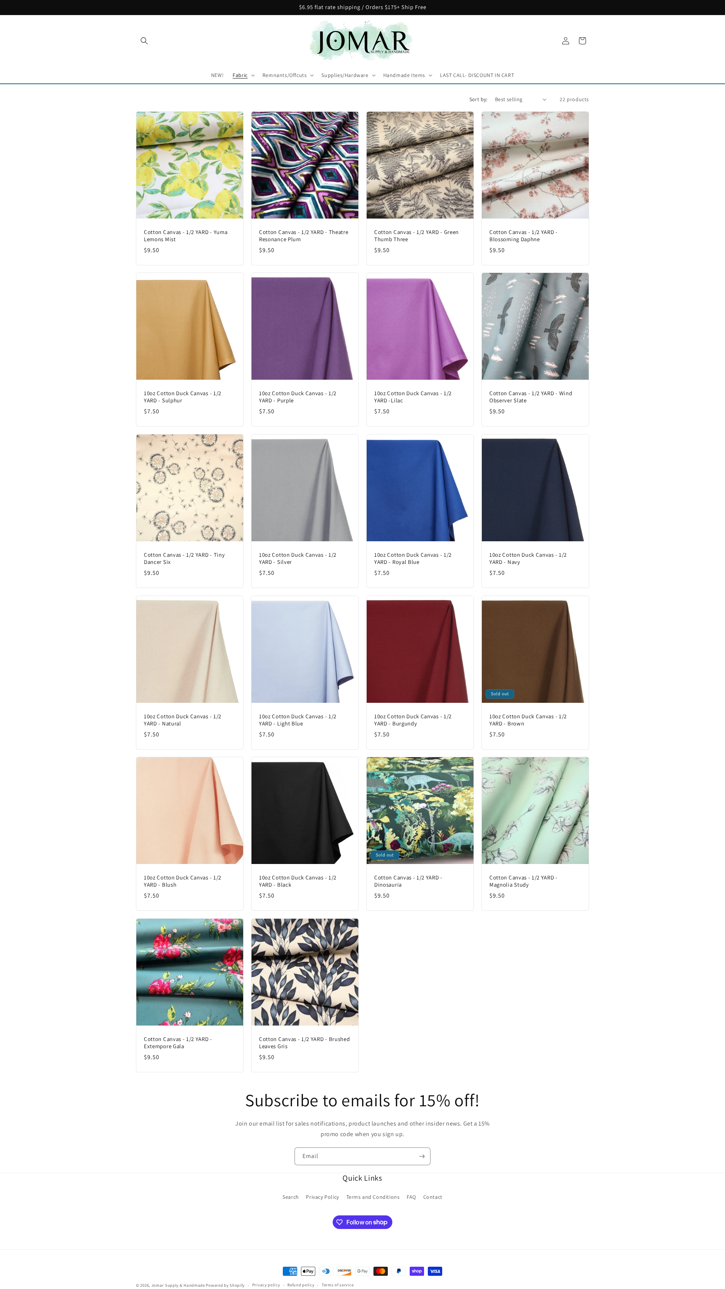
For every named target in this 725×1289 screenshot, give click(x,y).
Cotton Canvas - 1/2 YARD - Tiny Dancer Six (184, 558)
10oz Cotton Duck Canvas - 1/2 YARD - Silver (297, 558)
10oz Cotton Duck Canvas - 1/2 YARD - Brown (528, 720)
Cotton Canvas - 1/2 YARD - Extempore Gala (178, 1043)
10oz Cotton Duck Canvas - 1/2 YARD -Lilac (413, 397)
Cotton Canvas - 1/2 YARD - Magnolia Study (523, 881)
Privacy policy (266, 1284)
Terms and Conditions (373, 1197)
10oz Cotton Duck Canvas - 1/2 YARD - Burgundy (413, 720)
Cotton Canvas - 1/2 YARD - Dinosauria (408, 881)
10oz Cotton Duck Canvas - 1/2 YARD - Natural (182, 720)
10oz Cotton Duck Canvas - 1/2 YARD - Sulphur (182, 397)
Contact (433, 1197)
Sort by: (478, 99)
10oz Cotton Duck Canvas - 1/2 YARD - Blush (182, 881)
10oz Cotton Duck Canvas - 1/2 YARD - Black (297, 881)
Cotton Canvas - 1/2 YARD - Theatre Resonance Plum (303, 236)
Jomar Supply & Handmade (178, 1285)
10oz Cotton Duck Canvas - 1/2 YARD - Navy (528, 558)
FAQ (411, 1197)
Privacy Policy (322, 1197)
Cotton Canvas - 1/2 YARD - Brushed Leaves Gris (304, 1043)
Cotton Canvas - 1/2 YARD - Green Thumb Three (416, 236)
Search (290, 1197)
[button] (144, 40)
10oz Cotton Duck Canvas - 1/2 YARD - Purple (297, 397)
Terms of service (337, 1284)
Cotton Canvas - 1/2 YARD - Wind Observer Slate (530, 397)
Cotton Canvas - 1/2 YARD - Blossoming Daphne (523, 236)
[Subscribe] (421, 1156)
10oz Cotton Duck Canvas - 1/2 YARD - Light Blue (297, 720)
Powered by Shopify (225, 1285)
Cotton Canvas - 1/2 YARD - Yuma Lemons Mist (185, 236)
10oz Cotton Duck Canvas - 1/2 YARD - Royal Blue (413, 558)
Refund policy (300, 1284)
